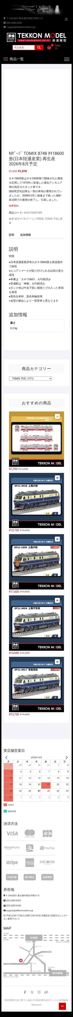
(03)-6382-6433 (14, 22)
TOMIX (39, 218)
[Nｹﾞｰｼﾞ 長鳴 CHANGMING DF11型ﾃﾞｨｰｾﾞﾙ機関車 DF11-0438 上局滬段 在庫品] (36, 500)
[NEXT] (66, 757)
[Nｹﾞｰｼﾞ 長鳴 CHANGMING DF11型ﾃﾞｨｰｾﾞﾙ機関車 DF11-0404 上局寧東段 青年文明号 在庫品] (36, 623)
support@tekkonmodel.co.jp (21, 27)
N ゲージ (29, 218)
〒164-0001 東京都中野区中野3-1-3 (24, 18)
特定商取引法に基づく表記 (18, 1000)
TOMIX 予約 (52, 218)
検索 (39, 47)
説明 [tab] (11, 234)
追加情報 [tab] (25, 234)
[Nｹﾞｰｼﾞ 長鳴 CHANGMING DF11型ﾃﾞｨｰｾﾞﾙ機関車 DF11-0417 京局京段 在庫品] (36, 684)
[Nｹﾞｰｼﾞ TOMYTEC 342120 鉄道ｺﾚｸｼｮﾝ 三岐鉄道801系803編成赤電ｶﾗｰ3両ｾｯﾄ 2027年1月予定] (36, 439)
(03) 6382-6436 (13, 905)
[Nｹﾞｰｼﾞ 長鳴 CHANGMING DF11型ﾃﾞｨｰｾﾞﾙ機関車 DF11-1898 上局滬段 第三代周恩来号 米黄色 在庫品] (36, 561)
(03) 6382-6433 (13, 900)
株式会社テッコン (50, 1000)
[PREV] (7, 757)
